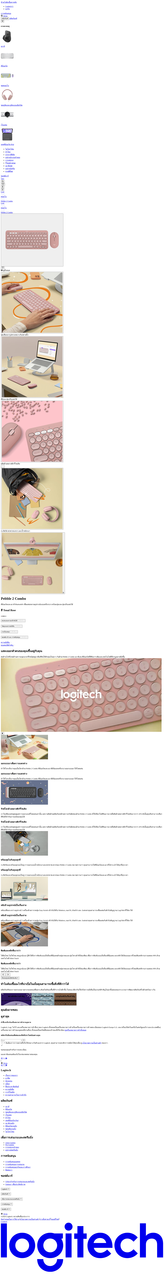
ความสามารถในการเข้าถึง (15, 1095)
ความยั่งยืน (9, 1089)
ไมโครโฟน (9, 1132)
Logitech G (9, 6)
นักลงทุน (8, 1081)
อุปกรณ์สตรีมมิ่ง (11, 1150)
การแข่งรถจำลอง (12, 1147)
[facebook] (6, 1059)
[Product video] (33, 563)
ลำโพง (8, 1118)
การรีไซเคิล (10, 1092)
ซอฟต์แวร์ (5, 176)
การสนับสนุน (6, 13)
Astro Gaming (10, 1143)
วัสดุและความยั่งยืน (8, 626)
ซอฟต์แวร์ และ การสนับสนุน (11, 637)
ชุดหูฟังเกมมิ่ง (10, 1129)
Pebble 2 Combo (7, 201)
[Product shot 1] (32, 239)
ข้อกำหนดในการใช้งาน (10, 1219)
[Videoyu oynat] (2, 733)
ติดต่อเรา (8, 1170)
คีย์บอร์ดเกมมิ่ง (11, 1126)
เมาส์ (7, 1106)
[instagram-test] (2, 1059)
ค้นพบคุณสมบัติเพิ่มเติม (9, 978)
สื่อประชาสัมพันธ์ (12, 1087)
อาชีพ (7, 1078)
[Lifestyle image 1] (32, 302)
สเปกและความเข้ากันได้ (9, 620)
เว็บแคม (8, 1115)
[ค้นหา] (3, 181)
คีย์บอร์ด (8, 1109)
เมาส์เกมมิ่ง (9, 1123)
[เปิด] (2, 190)
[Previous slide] (3, 975)
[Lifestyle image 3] (32, 431)
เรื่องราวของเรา (11, 1075)
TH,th (5, 16)
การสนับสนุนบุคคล (12, 1162)
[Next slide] (8, 975)
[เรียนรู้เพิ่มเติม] (2, 466)
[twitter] (4, 1059)
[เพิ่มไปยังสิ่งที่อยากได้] (3, 267)
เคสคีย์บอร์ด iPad (11, 1120)
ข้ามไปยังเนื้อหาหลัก (9, 2)
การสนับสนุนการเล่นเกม (14, 1164)
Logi (2, 192)
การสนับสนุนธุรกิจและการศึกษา (18, 1167)
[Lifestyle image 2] (32, 367)
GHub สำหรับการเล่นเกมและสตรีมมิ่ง (19, 1182)
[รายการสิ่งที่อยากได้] (3, 184)
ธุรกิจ (7, 9)
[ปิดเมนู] (2, 21)
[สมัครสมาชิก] (23, 1040)
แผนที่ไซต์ (55, 1219)
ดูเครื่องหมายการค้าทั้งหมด (75, 1030)
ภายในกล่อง (6, 632)
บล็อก (7, 1084)
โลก (2, 179)
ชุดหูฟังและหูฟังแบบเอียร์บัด (16, 1112)
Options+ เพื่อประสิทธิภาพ (15, 1184)
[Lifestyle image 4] (32, 499)
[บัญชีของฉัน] (2, 187)
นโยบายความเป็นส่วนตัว (91, 1043)
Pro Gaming (9, 1145)
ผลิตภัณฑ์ (5, 18)
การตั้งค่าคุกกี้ (45, 1219)
